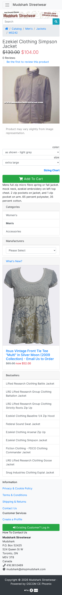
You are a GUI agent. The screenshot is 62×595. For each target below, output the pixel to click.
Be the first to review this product (28, 61)
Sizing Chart (52, 170)
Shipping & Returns (14, 501)
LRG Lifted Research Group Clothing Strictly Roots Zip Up (28, 405)
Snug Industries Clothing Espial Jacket (30, 472)
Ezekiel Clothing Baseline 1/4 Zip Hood (30, 415)
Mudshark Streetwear (29, 5)
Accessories (13, 231)
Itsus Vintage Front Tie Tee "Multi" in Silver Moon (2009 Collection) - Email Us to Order (30, 355)
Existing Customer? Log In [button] (32, 527)
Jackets (41, 28)
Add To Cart (33, 179)
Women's (11, 215)
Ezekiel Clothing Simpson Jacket (26, 440)
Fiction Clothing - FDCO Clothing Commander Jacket (26, 450)
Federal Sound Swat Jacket (23, 424)
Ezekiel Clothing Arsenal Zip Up (26, 432)
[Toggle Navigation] (7, 5)
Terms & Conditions (14, 495)
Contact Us (9, 508)
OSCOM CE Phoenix (39, 583)
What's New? (14, 261)
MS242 (13, 32)
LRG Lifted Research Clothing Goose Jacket (29, 462)
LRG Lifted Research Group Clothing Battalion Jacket (28, 393)
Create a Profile (12, 519)
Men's (29, 28)
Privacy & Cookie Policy (17, 488)
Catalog (17, 28)
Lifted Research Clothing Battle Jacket (30, 383)
